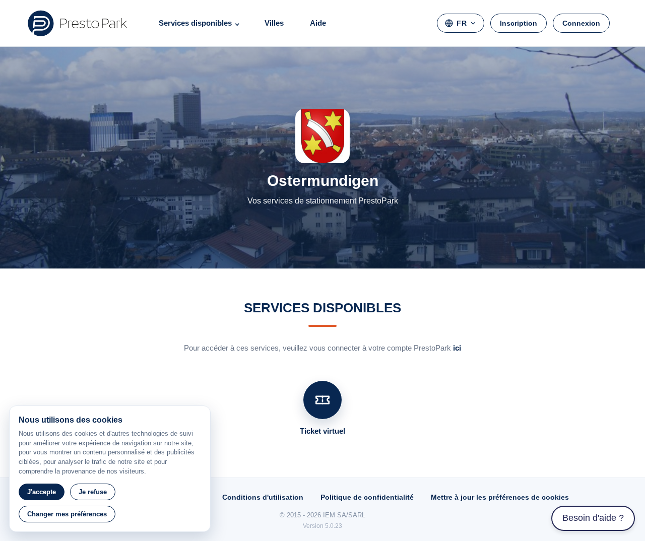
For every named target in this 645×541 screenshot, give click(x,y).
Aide (318, 23)
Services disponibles (195, 23)
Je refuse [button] (93, 492)
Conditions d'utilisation (262, 497)
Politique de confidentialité (367, 497)
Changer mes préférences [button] (67, 514)
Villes (274, 23)
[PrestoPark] (77, 23)
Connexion (581, 23)
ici (457, 348)
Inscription (518, 23)
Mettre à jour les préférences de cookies (500, 497)
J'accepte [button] (41, 492)
